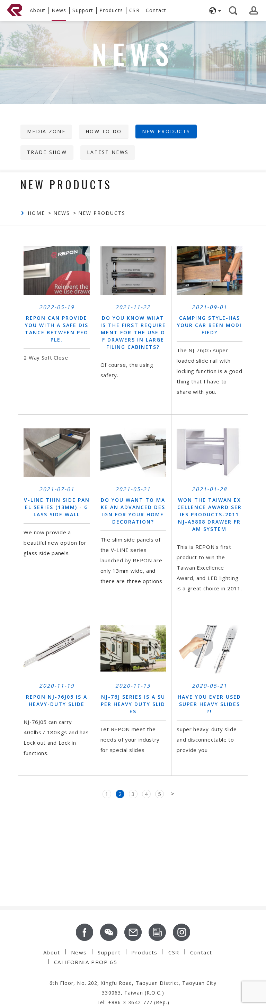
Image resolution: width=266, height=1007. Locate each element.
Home (36, 213)
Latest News (107, 152)
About (37, 10)
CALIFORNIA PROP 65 (85, 962)
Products (144, 952)
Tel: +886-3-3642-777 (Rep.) (133, 1002)
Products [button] (111, 10)
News (59, 10)
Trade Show (47, 152)
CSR (134, 10)
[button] (214, 10)
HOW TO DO (104, 131)
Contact (156, 10)
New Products (166, 131)
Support (82, 10)
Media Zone (46, 131)
